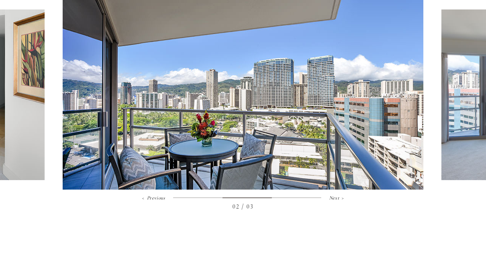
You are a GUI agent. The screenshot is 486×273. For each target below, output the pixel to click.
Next (334, 198)
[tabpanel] (243, 95)
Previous (156, 198)
